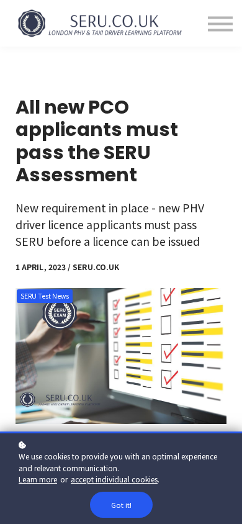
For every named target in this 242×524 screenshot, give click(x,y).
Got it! (121, 505)
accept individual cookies (114, 479)
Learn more (38, 479)
